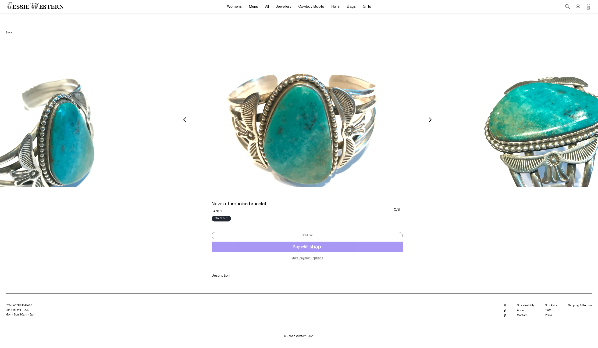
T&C (548, 310)
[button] (234, 7)
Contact (522, 315)
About (521, 310)
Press (548, 315)
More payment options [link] (307, 258)
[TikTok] (504, 310)
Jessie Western (296, 336)
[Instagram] (504, 305)
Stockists (551, 305)
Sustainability (525, 305)
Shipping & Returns (579, 305)
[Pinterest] (504, 315)
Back (9, 32)
